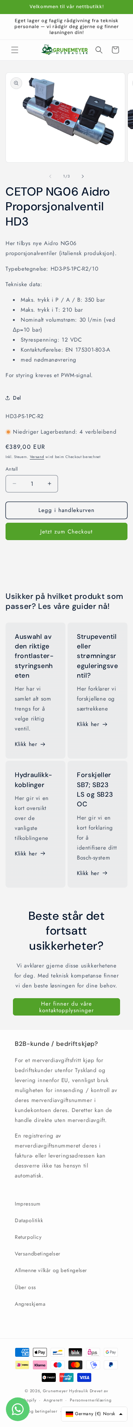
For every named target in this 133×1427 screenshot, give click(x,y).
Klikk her (26, 744)
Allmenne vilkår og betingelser (51, 1270)
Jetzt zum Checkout (66, 532)
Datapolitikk (29, 1220)
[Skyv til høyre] (83, 176)
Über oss (25, 1287)
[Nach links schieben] (50, 176)
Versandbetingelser (38, 1253)
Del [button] (17, 397)
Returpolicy (28, 1237)
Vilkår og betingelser (37, 1411)
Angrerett (53, 1400)
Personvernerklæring (90, 1400)
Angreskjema (30, 1304)
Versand (37, 457)
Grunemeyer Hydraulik (65, 1391)
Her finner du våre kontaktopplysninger (66, 1007)
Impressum (27, 1203)
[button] (15, 50)
